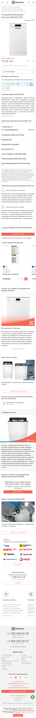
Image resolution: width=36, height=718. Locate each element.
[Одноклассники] (20, 677)
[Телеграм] (25, 677)
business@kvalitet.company (18, 688)
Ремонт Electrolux (6, 663)
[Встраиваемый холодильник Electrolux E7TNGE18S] (15, 255)
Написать (18, 583)
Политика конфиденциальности (18, 695)
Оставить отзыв (18, 234)
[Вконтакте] (11, 677)
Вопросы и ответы (26, 657)
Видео (23, 659)
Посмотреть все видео (18, 532)
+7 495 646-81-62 (18, 633)
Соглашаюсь (18, 715)
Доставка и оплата (7, 655)
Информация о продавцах (26, 712)
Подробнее (18, 564)
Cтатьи (3, 667)
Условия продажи (18, 698)
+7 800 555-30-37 (18, 641)
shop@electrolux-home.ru (18, 684)
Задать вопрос (18, 492)
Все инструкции (10, 71)
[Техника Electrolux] (18, 2)
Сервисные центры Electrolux (9, 661)
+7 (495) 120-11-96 (18, 577)
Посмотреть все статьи (18, 391)
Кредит (3, 659)
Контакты (24, 661)
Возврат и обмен (6, 665)
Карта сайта (18, 700)
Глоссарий (4, 669)
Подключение (5, 657)
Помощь (23, 655)
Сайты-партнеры (26, 663)
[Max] (15, 677)
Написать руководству (18, 691)
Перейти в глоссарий (18, 349)
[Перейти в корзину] (34, 2)
